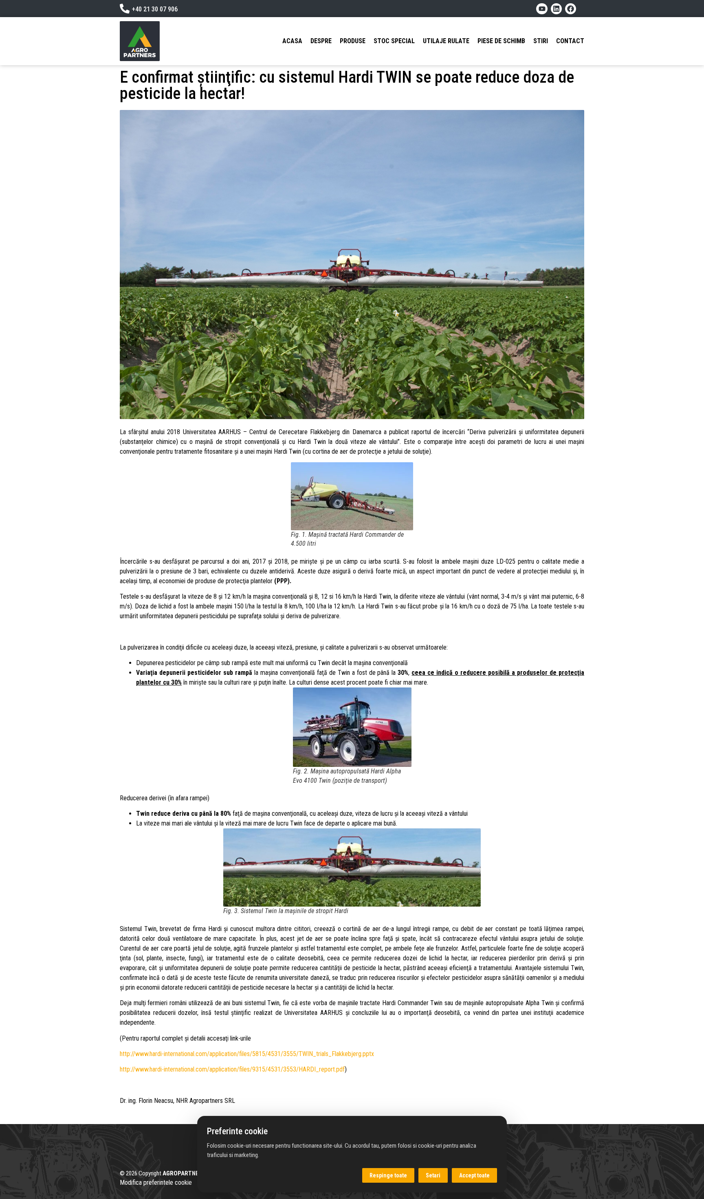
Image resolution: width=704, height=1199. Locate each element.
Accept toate (474, 1175)
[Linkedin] (556, 8)
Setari (433, 1175)
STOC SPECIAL (394, 41)
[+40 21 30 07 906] (125, 8)
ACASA (292, 41)
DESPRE (321, 41)
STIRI (540, 41)
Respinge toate (388, 1175)
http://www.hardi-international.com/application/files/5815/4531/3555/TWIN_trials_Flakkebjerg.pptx (247, 1054)
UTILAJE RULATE (446, 41)
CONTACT (570, 41)
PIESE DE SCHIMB (501, 41)
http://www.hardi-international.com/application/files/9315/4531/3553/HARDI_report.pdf (232, 1069)
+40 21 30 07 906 (155, 9)
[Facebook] (570, 8)
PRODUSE (352, 41)
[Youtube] (541, 8)
